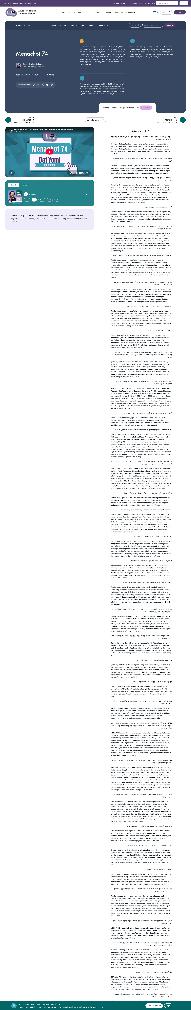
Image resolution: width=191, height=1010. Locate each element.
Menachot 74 (141, 131)
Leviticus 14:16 (163, 882)
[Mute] (86, 194)
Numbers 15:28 (116, 299)
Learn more (146, 108)
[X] (43, 85)
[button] (65, 12)
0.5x (27, 200)
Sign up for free (25, 3)
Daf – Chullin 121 (119, 3)
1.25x (41, 200)
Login (35, 3)
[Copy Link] (34, 85)
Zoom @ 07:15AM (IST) (25, 75)
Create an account (154, 1006)
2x (57, 200)
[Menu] (90, 194)
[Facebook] (47, 85)
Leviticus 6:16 (116, 442)
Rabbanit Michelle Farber (33, 64)
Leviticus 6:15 (126, 592)
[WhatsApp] (51, 85)
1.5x (50, 200)
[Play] (26, 194)
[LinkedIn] (38, 85)
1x (34, 200)
